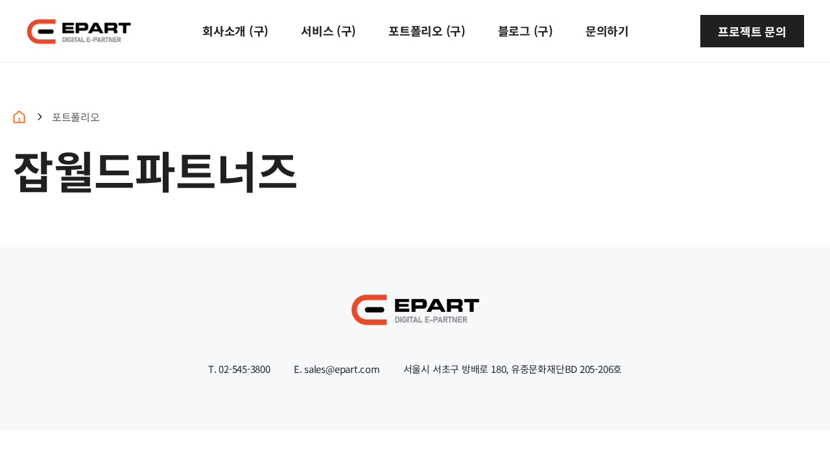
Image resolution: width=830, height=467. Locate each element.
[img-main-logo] (78, 23)
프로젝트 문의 (752, 31)
